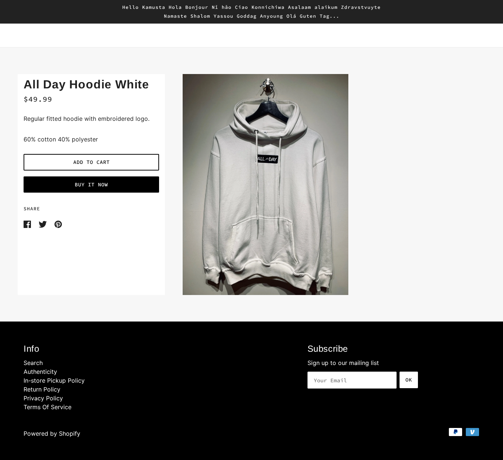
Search (33, 362)
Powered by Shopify (52, 433)
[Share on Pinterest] (58, 223)
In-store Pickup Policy (54, 380)
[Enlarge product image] (325, 184)
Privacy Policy (43, 398)
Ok (408, 379)
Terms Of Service (47, 407)
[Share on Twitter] (44, 223)
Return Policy (42, 389)
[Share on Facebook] (28, 223)
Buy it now (91, 184)
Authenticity (40, 371)
